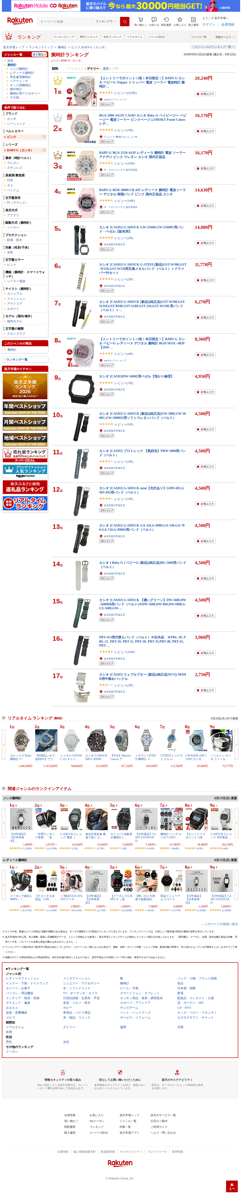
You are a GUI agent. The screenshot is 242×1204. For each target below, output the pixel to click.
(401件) (150, 910)
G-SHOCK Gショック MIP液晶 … (221, 835)
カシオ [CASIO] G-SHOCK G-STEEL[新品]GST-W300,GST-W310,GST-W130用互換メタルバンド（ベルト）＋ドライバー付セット (142, 269)
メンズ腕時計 (19, 69)
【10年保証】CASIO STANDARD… (145, 837)
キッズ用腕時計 (20, 85)
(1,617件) (176, 910)
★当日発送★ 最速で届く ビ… (95, 835)
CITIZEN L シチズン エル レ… (171, 757)
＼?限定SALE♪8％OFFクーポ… (71, 897)
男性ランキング (89, 36)
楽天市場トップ (13, 47)
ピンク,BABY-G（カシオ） (89, 47)
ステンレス (14, 167)
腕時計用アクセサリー (25, 93)
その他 (14, 97)
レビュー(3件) (123, 130)
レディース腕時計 (22, 73)
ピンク (11, 137)
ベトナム (13, 190)
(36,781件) (27, 910)
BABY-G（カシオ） (20, 150)
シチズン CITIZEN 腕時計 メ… (145, 757)
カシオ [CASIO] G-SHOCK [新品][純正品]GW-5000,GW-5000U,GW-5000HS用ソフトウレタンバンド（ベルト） (142, 415)
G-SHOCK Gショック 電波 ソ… (71, 835)
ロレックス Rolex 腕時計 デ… (20, 757)
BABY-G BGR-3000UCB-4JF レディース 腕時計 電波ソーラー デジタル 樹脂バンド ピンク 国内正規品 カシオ (142, 192)
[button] (154, 21)
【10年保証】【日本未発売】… (18, 837)
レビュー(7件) (123, 383)
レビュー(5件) (123, 424)
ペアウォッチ (19, 81)
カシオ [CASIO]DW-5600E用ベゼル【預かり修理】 (136, 376)
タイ (10, 185)
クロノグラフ (16, 333)
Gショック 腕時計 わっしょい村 (120, 136)
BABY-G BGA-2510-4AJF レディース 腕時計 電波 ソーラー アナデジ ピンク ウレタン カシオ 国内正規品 (142, 154)
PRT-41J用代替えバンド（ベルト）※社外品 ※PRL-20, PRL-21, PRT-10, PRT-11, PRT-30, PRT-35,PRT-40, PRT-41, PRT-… (142, 641)
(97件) (200, 848)
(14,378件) (52, 848)
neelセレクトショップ (115, 99)
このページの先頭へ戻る (221, 924)
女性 (10, 252)
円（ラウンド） (17, 202)
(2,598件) (201, 910)
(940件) (175, 848)
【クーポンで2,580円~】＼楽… (121, 897)
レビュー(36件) (124, 652)
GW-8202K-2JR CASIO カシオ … (196, 757)
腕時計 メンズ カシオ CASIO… (171, 835)
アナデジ (13, 215)
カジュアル (14, 293)
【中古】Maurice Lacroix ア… (120, 757)
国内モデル (14, 321)
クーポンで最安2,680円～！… (21, 897)
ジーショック (16, 123)
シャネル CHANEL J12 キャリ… (71, 757)
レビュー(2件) (123, 238)
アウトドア (14, 303)
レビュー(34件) (124, 201)
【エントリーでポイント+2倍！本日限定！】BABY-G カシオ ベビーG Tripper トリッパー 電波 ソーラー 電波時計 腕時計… (142, 82)
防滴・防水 (14, 240)
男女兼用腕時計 (20, 77)
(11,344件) (52, 910)
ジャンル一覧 (199, 36)
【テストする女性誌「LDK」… (45, 897)
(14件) (225, 848)
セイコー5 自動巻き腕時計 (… (121, 835)
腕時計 (62, 47)
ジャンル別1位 (156, 36)
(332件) (150, 848)
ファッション (16, 299)
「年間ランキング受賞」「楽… (45, 835)
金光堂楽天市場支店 (114, 244)
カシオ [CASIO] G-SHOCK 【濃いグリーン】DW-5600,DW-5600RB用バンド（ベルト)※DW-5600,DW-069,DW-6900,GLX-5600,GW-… (142, 604)
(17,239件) (27, 848)
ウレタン (13, 163)
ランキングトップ (63, 36)
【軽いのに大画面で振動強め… (145, 897)
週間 (106, 68)
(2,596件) (226, 910)
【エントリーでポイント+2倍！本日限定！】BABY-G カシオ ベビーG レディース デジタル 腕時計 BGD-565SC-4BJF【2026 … (142, 343)
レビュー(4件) (123, 354)
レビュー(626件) (125, 93)
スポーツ (13, 309)
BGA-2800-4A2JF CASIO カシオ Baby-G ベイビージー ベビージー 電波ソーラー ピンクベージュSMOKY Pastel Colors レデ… (142, 119)
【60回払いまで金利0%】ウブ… (45, 757)
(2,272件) (101, 910)
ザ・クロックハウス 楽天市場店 (120, 170)
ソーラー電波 (16, 281)
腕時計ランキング (70, 54)
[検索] (124, 21)
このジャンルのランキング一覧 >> (213, 47)
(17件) (75, 848)
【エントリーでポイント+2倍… (195, 835)
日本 (10, 180)
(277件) (100, 848)
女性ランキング (112, 36)
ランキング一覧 (17, 359)
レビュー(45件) (124, 163)
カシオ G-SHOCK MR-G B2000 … (96, 757)
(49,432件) (77, 910)
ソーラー (13, 227)
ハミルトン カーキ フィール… (221, 757)
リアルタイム (135, 36)
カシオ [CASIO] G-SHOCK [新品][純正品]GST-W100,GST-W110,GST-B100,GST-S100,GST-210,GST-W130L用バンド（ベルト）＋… (142, 306)
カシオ (11, 118)
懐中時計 (16, 89)
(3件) (124, 848)
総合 (11, 60)
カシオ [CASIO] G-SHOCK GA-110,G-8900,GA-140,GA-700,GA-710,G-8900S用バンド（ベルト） (142, 527)
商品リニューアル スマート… (170, 897)
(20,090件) (127, 910)
